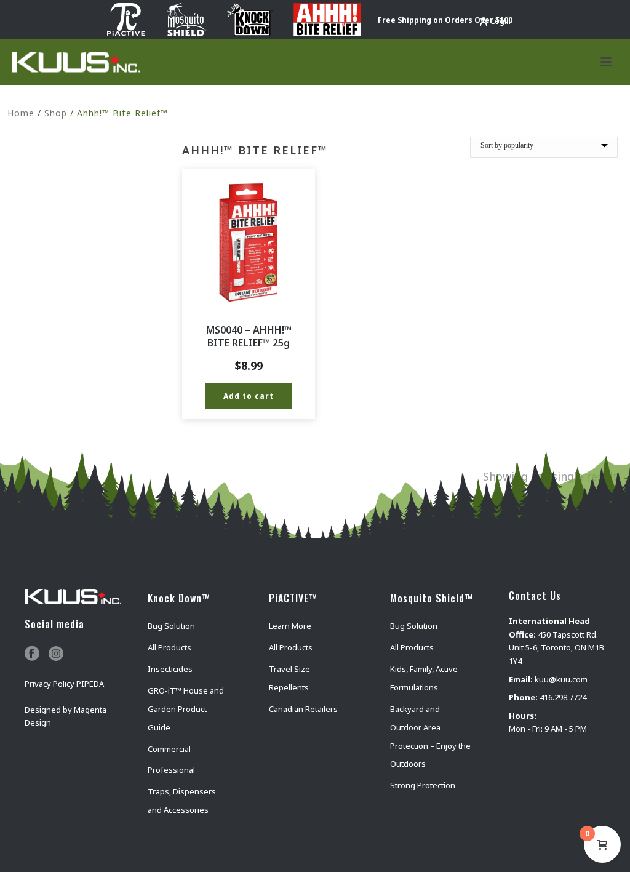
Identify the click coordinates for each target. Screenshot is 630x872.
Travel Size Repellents (289, 678)
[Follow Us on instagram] (56, 654)
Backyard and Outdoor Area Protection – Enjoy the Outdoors (430, 736)
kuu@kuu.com (561, 679)
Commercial (169, 748)
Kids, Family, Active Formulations (424, 678)
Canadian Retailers (303, 708)
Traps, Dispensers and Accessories (182, 800)
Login (501, 21)
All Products (169, 647)
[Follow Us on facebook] (32, 654)
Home (20, 113)
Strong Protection (422, 785)
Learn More (290, 625)
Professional (171, 769)
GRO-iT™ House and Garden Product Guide (186, 709)
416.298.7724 (563, 697)
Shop (55, 113)
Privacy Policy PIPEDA (64, 683)
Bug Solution (171, 625)
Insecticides (170, 668)
